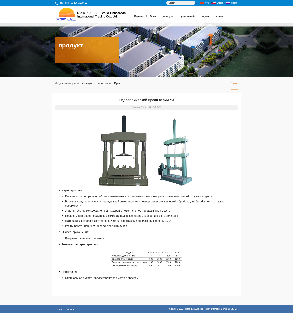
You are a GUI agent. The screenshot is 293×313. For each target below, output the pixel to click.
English (220, 3)
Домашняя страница (70, 84)
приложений (187, 16)
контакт (220, 16)
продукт (168, 16)
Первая (138, 16)
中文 (207, 3)
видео (205, 16)
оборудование (104, 84)
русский (234, 3)
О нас (153, 16)
